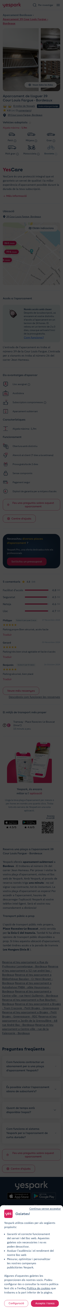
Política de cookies (38, 1288)
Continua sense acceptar (45, 1208)
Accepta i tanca (45, 1303)
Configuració (16, 1303)
